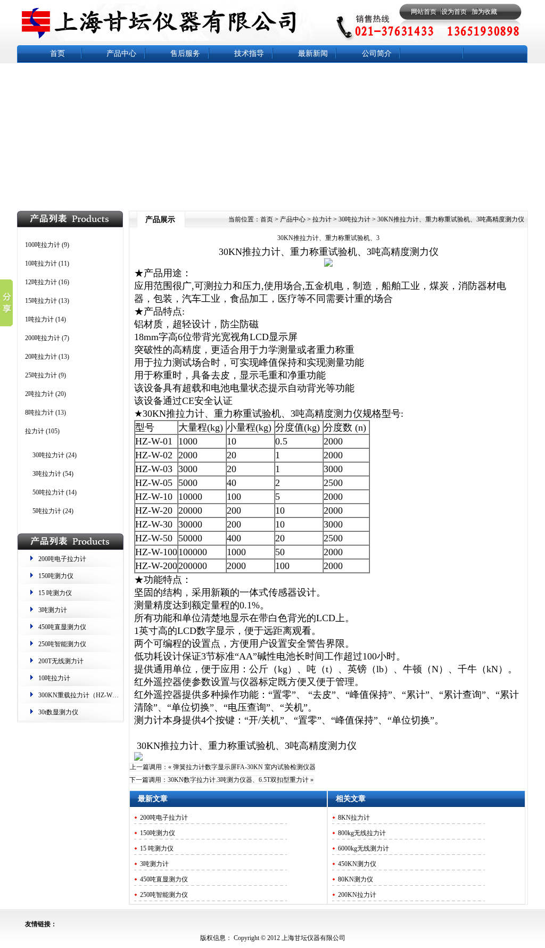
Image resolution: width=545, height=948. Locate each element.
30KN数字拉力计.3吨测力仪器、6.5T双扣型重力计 (238, 780)
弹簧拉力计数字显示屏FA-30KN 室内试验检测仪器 (244, 767)
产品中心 (121, 53)
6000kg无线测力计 (363, 848)
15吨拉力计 (41, 300)
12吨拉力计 (41, 282)
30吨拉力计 (48, 455)
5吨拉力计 (46, 511)
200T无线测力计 (61, 661)
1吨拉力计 (39, 319)
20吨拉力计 (41, 356)
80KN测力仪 (355, 879)
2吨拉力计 (39, 394)
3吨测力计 (52, 610)
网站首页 (423, 11)
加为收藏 (484, 11)
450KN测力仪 (357, 864)
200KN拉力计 (357, 894)
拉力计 (34, 431)
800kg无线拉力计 (362, 833)
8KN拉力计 (354, 817)
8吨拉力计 (39, 412)
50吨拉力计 (48, 492)
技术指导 (249, 53)
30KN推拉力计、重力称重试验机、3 (328, 238)
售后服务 (185, 53)
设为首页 (454, 11)
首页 (57, 53)
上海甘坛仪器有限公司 (312, 938)
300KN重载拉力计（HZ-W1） (80, 695)
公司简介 (377, 53)
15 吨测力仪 (55, 593)
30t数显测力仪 (58, 712)
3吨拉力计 (46, 473)
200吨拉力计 (42, 338)
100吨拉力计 (42, 245)
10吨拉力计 (41, 263)
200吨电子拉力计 (62, 559)
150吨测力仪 (55, 576)
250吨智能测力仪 (62, 644)
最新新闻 (313, 53)
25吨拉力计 (41, 375)
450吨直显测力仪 (62, 627)
